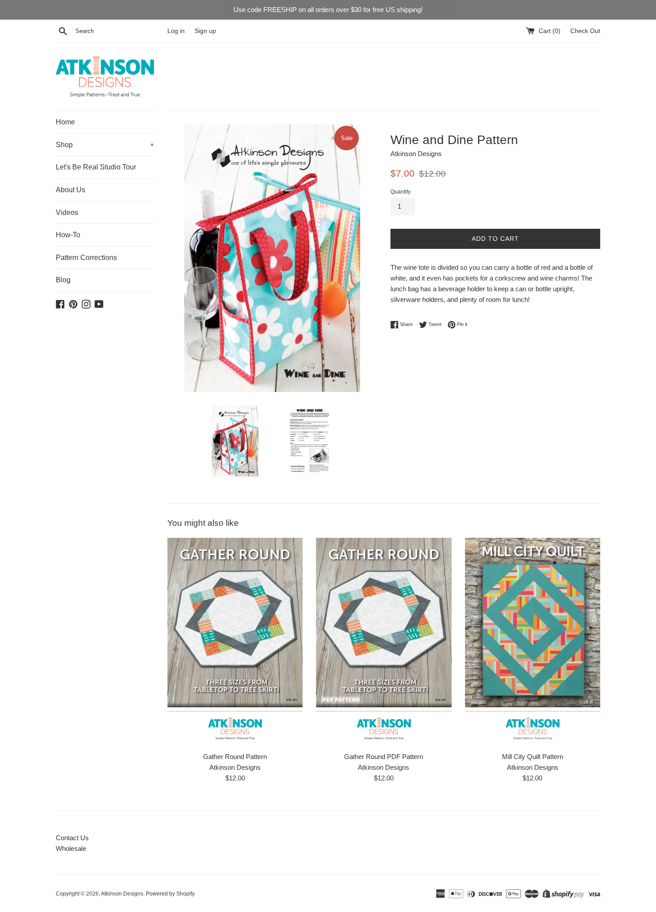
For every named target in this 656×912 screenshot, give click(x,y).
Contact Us (72, 838)
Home (65, 122)
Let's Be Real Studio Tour (96, 167)
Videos (67, 212)
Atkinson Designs (122, 894)
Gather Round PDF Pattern (383, 756)
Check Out (585, 31)
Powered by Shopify (170, 894)
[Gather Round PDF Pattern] (383, 642)
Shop (105, 145)
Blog (63, 280)
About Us (70, 190)
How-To (68, 235)
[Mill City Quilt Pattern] (532, 642)
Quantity (400, 192)
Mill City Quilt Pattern (532, 756)
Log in (176, 31)
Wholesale (71, 848)
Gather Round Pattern (235, 756)
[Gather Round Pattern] (235, 642)
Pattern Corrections (86, 257)
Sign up (205, 31)
